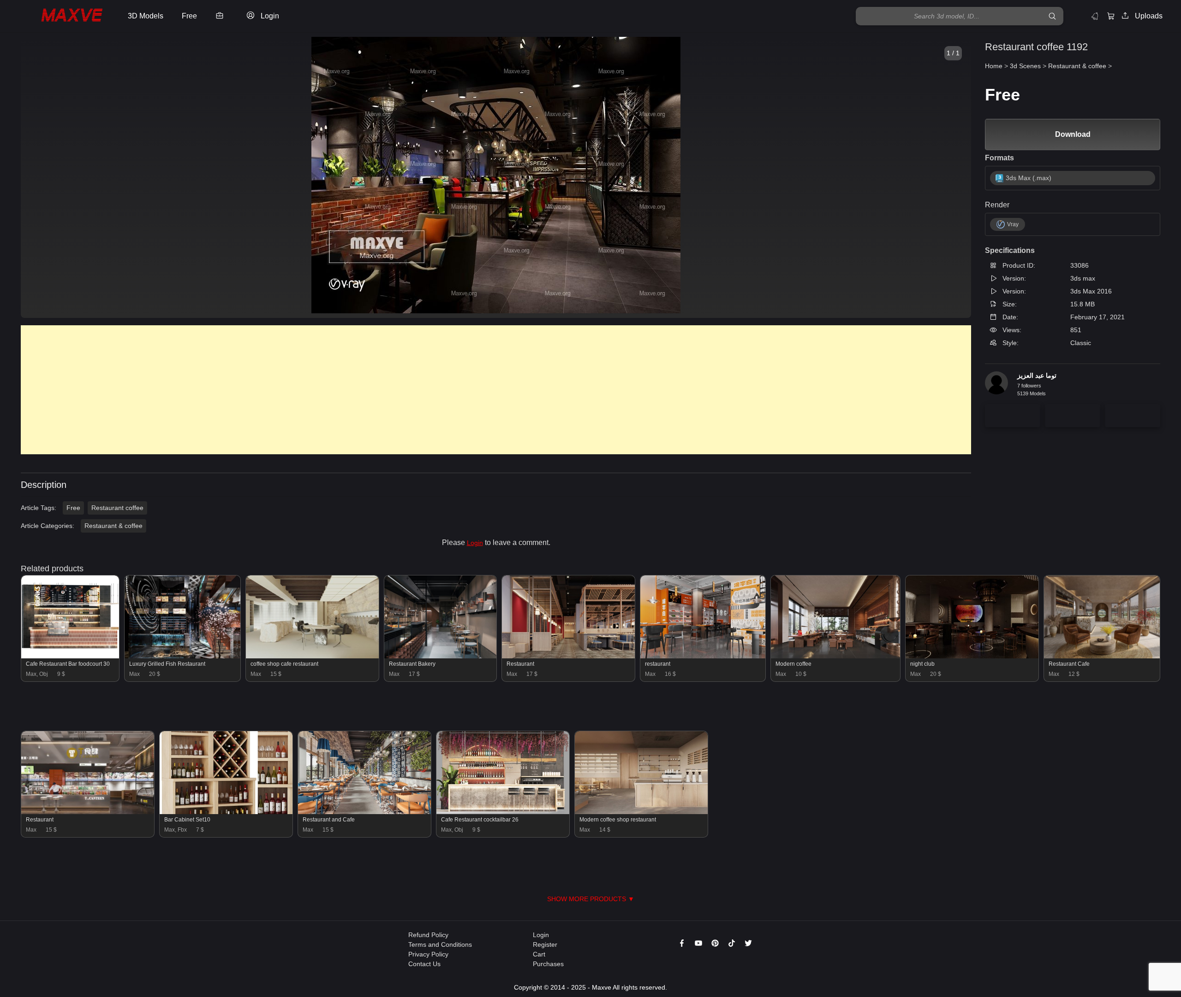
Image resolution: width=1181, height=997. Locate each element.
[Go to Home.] (61, 16)
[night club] (972, 656)
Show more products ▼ (590, 899)
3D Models (145, 16)
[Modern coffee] (835, 656)
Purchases (548, 964)
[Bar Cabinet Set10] (226, 811)
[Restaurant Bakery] (440, 656)
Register (545, 944)
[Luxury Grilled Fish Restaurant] (182, 656)
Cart (539, 954)
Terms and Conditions (440, 944)
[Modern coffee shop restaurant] (641, 811)
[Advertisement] (297, 389)
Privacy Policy (428, 954)
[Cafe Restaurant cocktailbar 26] (502, 811)
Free (73, 507)
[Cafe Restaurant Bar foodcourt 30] (70, 656)
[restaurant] (703, 656)
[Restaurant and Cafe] (364, 811)
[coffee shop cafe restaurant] (312, 656)
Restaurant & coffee (113, 525)
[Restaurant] (568, 656)
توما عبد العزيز (1036, 375)
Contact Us (424, 964)
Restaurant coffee (117, 507)
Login (475, 542)
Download (1073, 134)
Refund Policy (428, 934)
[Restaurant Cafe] (1102, 656)
